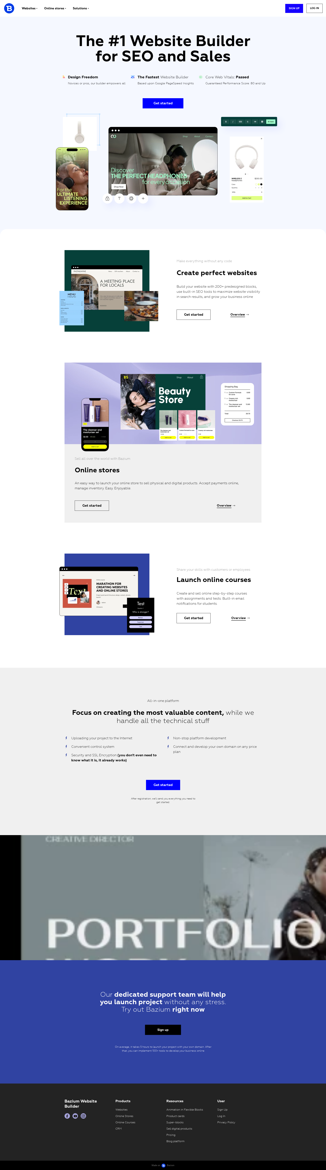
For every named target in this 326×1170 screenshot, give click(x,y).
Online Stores (124, 1116)
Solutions (80, 8)
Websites (28, 8)
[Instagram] (83, 1116)
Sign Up (222, 1109)
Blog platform (175, 1141)
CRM (118, 1128)
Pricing (170, 1135)
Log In (221, 1116)
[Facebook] (67, 1116)
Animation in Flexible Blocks (184, 1109)
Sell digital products (179, 1128)
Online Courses (125, 1122)
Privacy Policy (226, 1122)
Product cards (175, 1116)
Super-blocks (175, 1122)
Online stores (54, 8)
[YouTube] (75, 1116)
